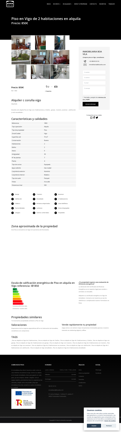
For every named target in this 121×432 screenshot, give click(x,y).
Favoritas (102, 4)
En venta (56, 4)
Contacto (93, 4)
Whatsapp (98, 370)
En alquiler (67, 4)
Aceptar (94, 425)
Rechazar (109, 425)
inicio (80, 370)
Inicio (49, 4)
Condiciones (82, 382)
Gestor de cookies (110, 420)
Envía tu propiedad (80, 4)
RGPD (88, 99)
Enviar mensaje (90, 104)
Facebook (98, 373)
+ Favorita (48, 91)
